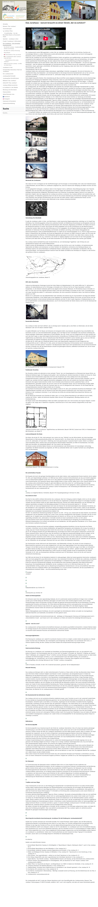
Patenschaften (7, 92)
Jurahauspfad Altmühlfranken (11, 78)
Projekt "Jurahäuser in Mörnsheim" (12, 41)
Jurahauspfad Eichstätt (9, 76)
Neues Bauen (7, 52)
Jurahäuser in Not (7, 67)
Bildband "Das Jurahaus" (9, 80)
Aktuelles (5, 24)
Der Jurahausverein (8, 73)
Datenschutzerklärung (9, 103)
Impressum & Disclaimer (9, 101)
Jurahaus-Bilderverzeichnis (10, 85)
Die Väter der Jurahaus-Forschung (12, 50)
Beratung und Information (10, 89)
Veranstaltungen (7, 28)
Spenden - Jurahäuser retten (10, 39)
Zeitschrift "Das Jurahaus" (10, 83)
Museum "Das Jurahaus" (9, 26)
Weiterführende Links (8, 94)
